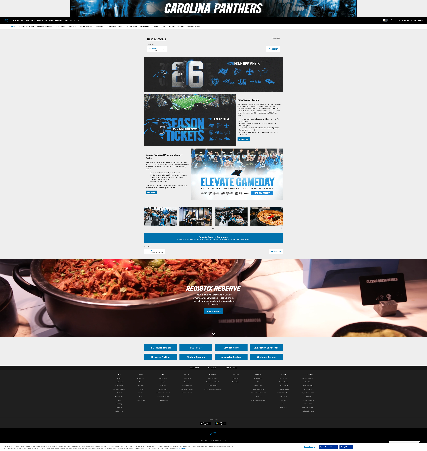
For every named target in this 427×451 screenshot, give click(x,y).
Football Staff (119, 396)
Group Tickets (308, 404)
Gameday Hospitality (308, 400)
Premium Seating (307, 385)
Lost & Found (284, 385)
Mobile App (141, 385)
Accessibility (283, 407)
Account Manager (307, 378)
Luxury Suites (308, 389)
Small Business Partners (258, 400)
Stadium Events (212, 385)
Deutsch (140, 393)
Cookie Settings (309, 447)
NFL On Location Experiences (212, 389)
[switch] (385, 20)
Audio (141, 382)
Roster (119, 378)
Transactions (119, 407)
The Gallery (307, 396)
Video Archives (163, 400)
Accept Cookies (346, 447)
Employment (258, 378)
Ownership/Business (119, 389)
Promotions (235, 382)
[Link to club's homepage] (6, 20)
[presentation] (282, 228)
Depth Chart (119, 382)
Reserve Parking (283, 382)
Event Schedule (283, 378)
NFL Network (163, 389)
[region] (213, 447)
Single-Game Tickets (307, 393)
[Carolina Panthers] (213, 434)
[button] (213, 334)
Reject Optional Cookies (328, 447)
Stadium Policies (284, 389)
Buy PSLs (308, 382)
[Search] (392, 20)
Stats (119, 400)
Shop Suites (151, 192)
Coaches (119, 393)
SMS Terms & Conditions (258, 393)
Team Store (236, 378)
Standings (119, 404)
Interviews (163, 385)
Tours (283, 404)
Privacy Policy (258, 385)
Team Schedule (212, 378)
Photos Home (187, 378)
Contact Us (258, 396)
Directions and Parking (283, 393)
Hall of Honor (119, 411)
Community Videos (163, 396)
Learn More (213, 311)
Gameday (187, 382)
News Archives (141, 400)
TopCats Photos (187, 385)
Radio (141, 389)
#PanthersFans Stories (163, 393)
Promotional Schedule (212, 382)
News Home (140, 378)
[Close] (423, 446)
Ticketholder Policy (258, 389)
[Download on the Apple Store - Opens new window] (205, 424)
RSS (258, 382)
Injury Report (119, 385)
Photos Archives (187, 393)
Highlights (163, 382)
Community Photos (187, 389)
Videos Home (163, 378)
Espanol (141, 396)
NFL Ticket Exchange (308, 411)
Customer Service (307, 407)
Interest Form (244, 139)
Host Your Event (283, 400)
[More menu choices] (79, 20)
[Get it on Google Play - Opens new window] (221, 424)
